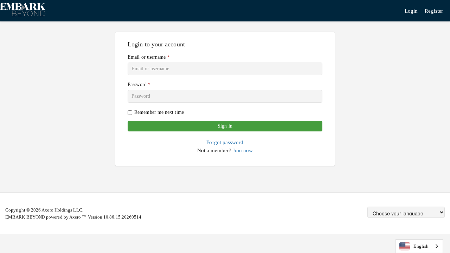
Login (411, 11)
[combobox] (419, 246)
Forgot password (224, 142)
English (421, 246)
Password (137, 84)
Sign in (225, 126)
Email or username (147, 57)
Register (434, 11)
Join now (243, 150)
